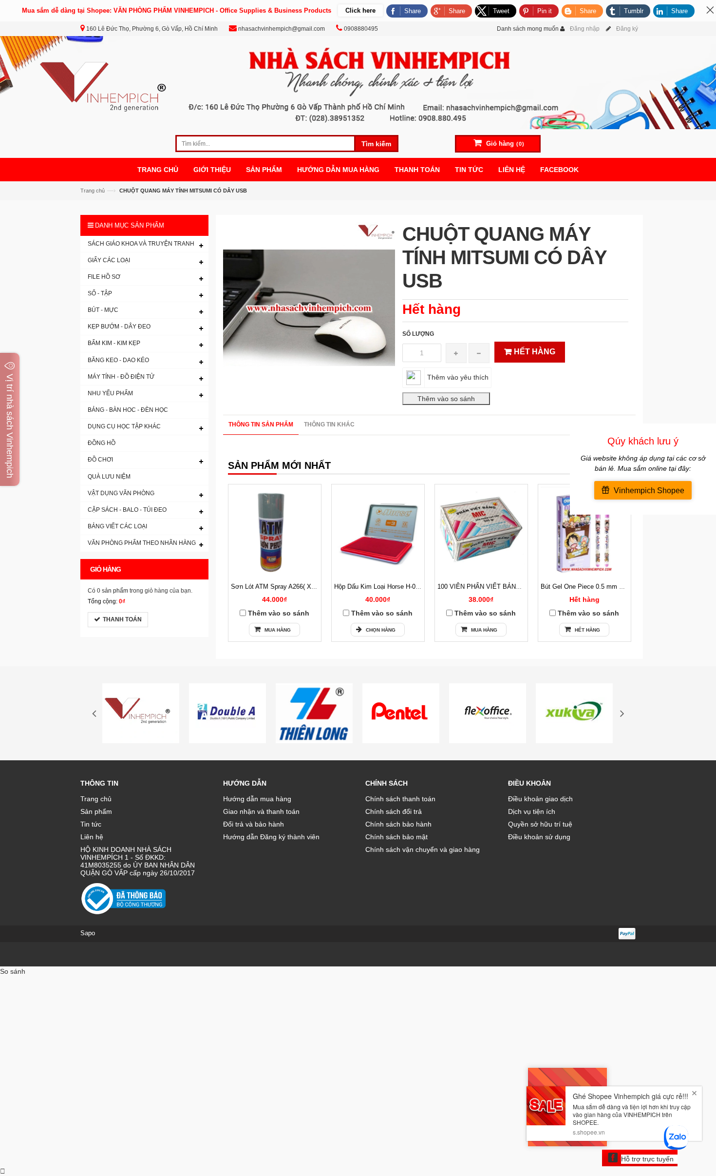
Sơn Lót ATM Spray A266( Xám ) (277, 586)
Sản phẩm (96, 811)
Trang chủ (92, 190)
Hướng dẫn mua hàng (257, 799)
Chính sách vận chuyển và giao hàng (422, 849)
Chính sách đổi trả (393, 811)
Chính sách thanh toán (400, 799)
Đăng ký (627, 28)
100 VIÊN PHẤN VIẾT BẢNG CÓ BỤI (491, 586)
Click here (360, 10)
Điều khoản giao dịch (540, 799)
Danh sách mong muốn (528, 28)
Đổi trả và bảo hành (253, 824)
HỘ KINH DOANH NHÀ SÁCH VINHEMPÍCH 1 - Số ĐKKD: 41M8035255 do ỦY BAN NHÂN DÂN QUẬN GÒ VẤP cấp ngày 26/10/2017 (137, 861)
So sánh (12, 971)
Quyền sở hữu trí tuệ (540, 824)
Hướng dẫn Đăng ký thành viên (271, 837)
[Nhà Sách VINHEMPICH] (358, 82)
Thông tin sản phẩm (260, 424)
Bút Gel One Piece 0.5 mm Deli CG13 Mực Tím (608, 586)
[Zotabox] (2, 1171)
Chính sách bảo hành (398, 824)
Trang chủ (96, 799)
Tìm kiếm (376, 144)
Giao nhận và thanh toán (261, 811)
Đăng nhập (585, 28)
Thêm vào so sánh (278, 613)
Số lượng (418, 333)
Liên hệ (91, 837)
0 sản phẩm (112, 590)
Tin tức (90, 824)
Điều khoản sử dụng (539, 837)
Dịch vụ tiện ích (531, 811)
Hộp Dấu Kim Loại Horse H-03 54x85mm (391, 586)
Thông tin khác (329, 424)
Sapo (87, 933)
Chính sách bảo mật (396, 837)
